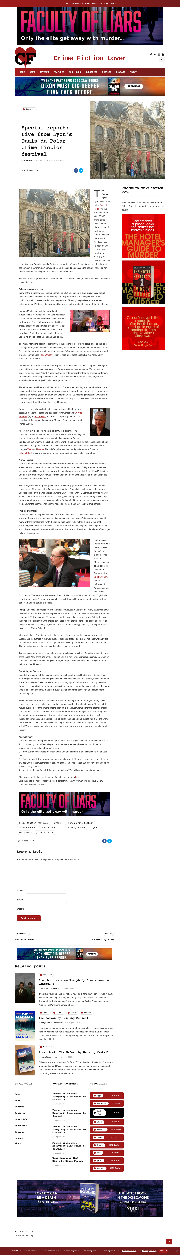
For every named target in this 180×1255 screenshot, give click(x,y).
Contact (120, 72)
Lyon (94, 828)
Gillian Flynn (40, 416)
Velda (30, 449)
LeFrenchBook (25, 453)
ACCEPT (163, 1251)
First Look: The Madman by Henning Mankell (74, 1052)
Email (20, 899)
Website (20, 909)
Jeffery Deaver (76, 828)
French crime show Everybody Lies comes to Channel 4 (69, 1096)
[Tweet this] (81, 170)
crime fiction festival (33, 823)
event (57, 823)
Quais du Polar (45, 832)
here (77, 777)
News (32, 72)
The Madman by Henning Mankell (63, 1018)
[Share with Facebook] (76, 170)
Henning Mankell (51, 828)
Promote (106, 72)
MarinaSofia (29, 161)
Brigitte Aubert (100, 577)
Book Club (75, 72)
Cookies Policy (24, 1236)
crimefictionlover (49, 989)
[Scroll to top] (169, 1241)
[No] (176, 1251)
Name (20, 890)
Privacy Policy (24, 1231)
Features (59, 72)
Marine (40, 449)
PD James (24, 832)
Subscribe (91, 72)
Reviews (44, 72)
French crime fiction (80, 823)
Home (22, 72)
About (133, 72)
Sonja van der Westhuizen (52, 1023)
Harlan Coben (46, 355)
